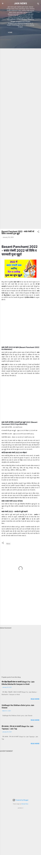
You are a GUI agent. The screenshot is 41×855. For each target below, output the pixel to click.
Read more (35, 699)
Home (10, 32)
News (8, 544)
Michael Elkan (24, 804)
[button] (38, 232)
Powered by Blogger (21, 800)
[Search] (38, 4)
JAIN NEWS (20, 3)
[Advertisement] (20, 135)
